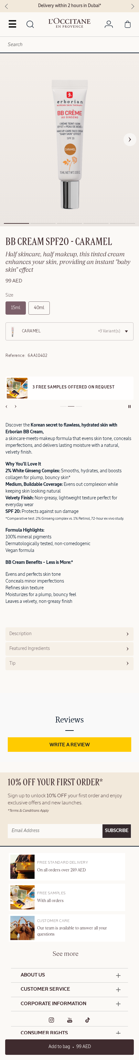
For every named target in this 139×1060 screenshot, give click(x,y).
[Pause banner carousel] (130, 406)
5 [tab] (122, 223)
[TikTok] (87, 1020)
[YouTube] (69, 1020)
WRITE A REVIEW (69, 745)
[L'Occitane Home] (69, 23)
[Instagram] (51, 1020)
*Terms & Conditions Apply (28, 810)
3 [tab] (69, 223)
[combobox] (69, 45)
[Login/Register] (109, 25)
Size (9, 295)
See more (66, 954)
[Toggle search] (30, 25)
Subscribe (116, 831)
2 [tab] (43, 223)
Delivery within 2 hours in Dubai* (69, 6)
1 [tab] (16, 223)
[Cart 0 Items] (128, 25)
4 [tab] (96, 223)
